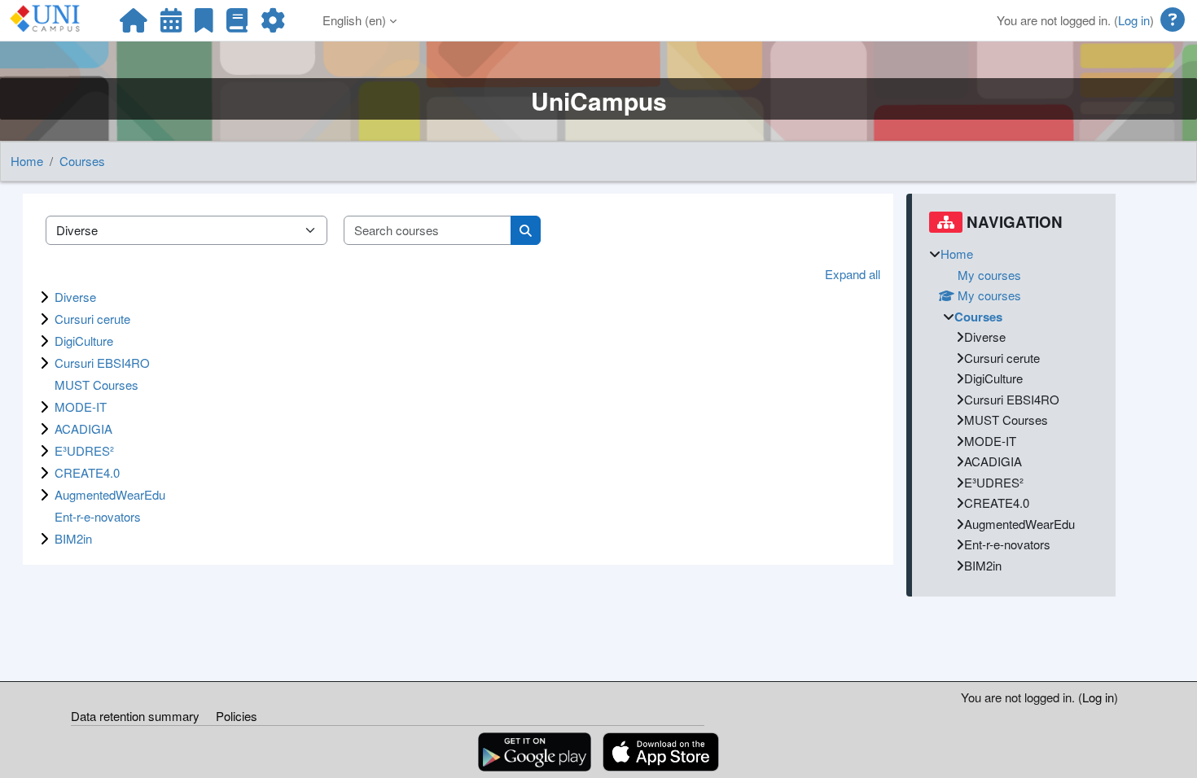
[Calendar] (171, 24)
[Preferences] (273, 24)
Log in (1134, 19)
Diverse (75, 296)
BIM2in (73, 538)
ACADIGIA (83, 428)
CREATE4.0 (87, 472)
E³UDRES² (84, 450)
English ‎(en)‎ (354, 19)
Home (27, 160)
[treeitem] (1013, 410)
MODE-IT (81, 406)
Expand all (852, 273)
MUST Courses (96, 384)
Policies (236, 715)
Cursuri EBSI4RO (102, 362)
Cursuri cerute (92, 318)
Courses (82, 160)
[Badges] (204, 24)
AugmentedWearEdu (110, 494)
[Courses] (237, 24)
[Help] (1172, 20)
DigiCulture (84, 340)
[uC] (133, 24)
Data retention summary (135, 715)
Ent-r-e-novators (98, 516)
